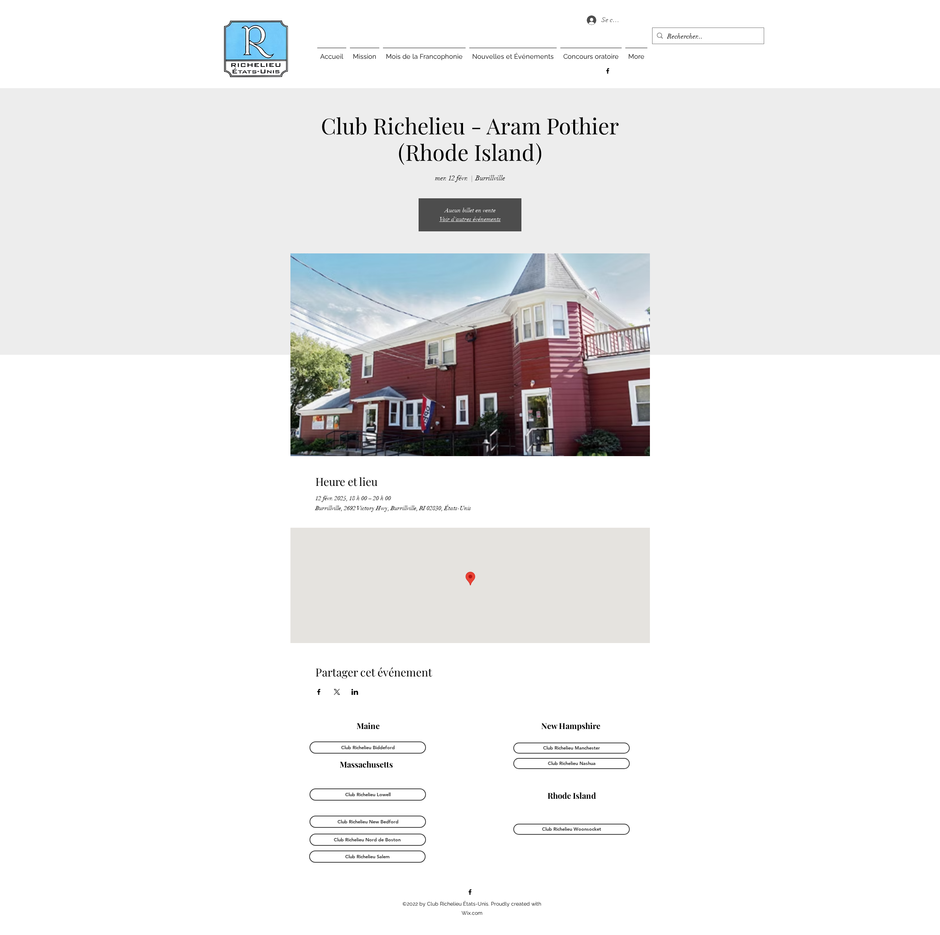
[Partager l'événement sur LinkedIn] (354, 692)
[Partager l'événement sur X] (336, 692)
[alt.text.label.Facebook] (607, 71)
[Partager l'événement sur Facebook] (318, 692)
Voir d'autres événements (470, 219)
